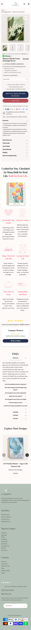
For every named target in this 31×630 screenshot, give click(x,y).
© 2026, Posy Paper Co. (15, 615)
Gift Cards (4, 550)
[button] (27, 455)
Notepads (4, 539)
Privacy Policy (5, 519)
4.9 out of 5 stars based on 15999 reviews (15, 324)
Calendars (4, 544)
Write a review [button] (15, 341)
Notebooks (4, 541)
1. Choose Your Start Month (10, 75)
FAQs (2, 568)
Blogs (3, 573)
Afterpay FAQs (5, 570)
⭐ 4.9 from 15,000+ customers (13, 64)
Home (2, 10)
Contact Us (4, 564)
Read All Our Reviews (7, 590)
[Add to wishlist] (25, 18)
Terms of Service (6, 517)
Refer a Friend (5, 566)
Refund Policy (5, 514)
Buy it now (15, 100)
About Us (4, 561)
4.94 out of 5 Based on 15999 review (15, 586)
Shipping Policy (5, 521)
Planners (4, 533)
